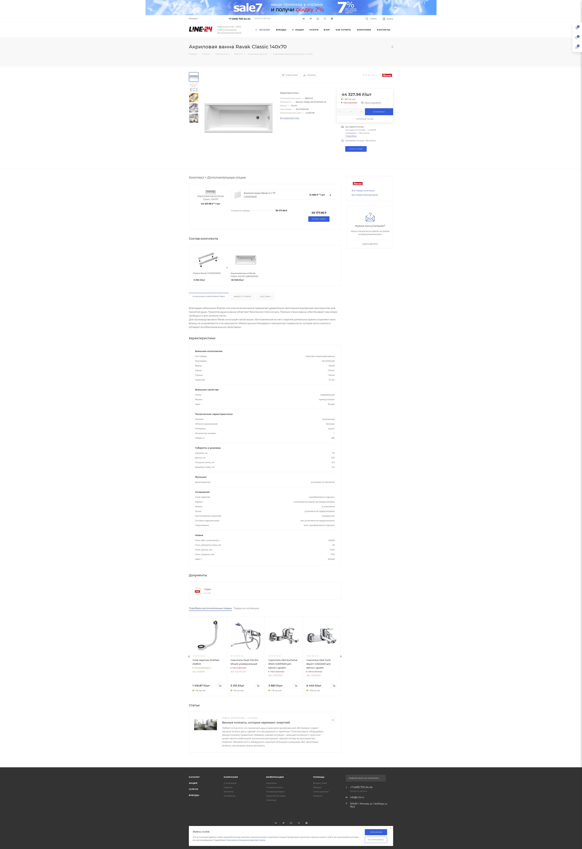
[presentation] (189, 656)
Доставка (265, 296)
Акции (193, 783)
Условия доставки (275, 791)
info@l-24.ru (357, 797)
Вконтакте (275, 823)
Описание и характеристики (209, 296)
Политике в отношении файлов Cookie (245, 840)
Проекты (317, 796)
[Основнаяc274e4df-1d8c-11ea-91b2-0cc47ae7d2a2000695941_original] (238, 117)
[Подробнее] (333, 720)
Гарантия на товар (275, 796)
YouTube (291, 823)
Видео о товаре (242, 296)
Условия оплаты (274, 787)
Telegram (283, 823)
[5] (373, 75)
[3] (368, 75)
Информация (275, 777)
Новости (228, 787)
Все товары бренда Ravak (365, 195)
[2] (366, 75)
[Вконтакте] (303, 18)
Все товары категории (363, 190)
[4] (371, 75)
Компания (231, 777)
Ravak (294, 105)
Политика (271, 800)
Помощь (318, 777)
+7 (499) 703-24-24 (239, 18)
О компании (230, 783)
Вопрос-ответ (320, 783)
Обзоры (317, 787)
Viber (325, 18)
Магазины (271, 783)
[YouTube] (318, 18)
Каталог (194, 777)
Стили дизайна (321, 791)
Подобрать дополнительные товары (210, 608)
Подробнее (350, 136)
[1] (363, 75)
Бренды (194, 795)
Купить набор (319, 219)
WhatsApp (332, 18)
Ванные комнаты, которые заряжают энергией (256, 722)
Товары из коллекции (246, 608)
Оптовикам (229, 796)
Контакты (228, 791)
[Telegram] (310, 18)
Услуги (193, 789)
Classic (207, 589)
